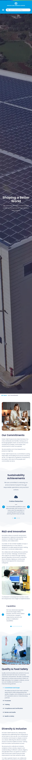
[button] (3, 10)
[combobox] (18, 9)
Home (5, 395)
